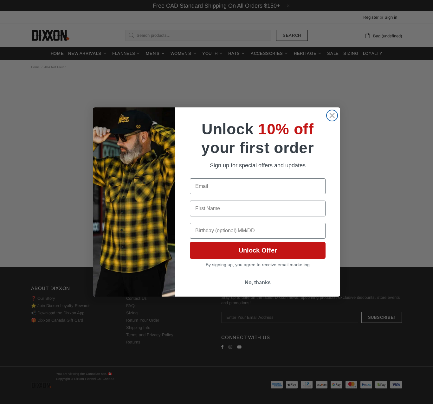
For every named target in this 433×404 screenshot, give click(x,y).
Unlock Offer (258, 250)
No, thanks (258, 282)
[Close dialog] (332, 115)
